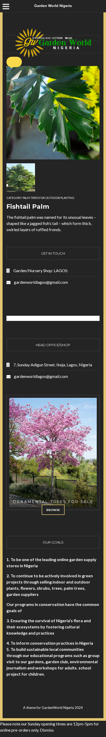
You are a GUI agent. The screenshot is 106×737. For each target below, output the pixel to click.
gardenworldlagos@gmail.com (41, 282)
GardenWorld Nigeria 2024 (62, 708)
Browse (53, 510)
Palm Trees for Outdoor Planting (48, 197)
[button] (14, 62)
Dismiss (47, 729)
